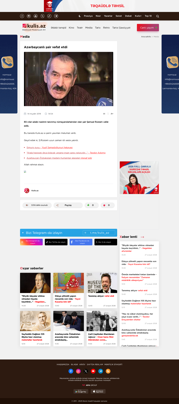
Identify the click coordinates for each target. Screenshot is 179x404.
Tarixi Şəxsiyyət (121, 27)
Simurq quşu (50, 147)
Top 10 (148, 16)
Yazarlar (108, 16)
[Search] (157, 16)
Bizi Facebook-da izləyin (82, 242)
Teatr (80, 27)
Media (88, 27)
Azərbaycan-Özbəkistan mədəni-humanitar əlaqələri (59, 158)
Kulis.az (35, 191)
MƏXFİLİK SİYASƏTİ (113, 364)
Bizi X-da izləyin (104, 242)
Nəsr (98, 16)
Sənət (119, 16)
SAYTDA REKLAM (95, 364)
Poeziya (88, 16)
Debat (128, 16)
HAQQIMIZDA (63, 364)
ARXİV (82, 364)
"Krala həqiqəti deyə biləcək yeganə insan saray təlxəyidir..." (66, 153)
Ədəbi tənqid (58, 27)
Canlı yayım (147, 27)
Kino (71, 27)
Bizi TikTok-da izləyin (57, 242)
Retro (106, 27)
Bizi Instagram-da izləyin (33, 242)
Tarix (98, 27)
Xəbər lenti (129, 237)
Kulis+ (138, 16)
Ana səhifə (146, 37)
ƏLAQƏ (74, 364)
